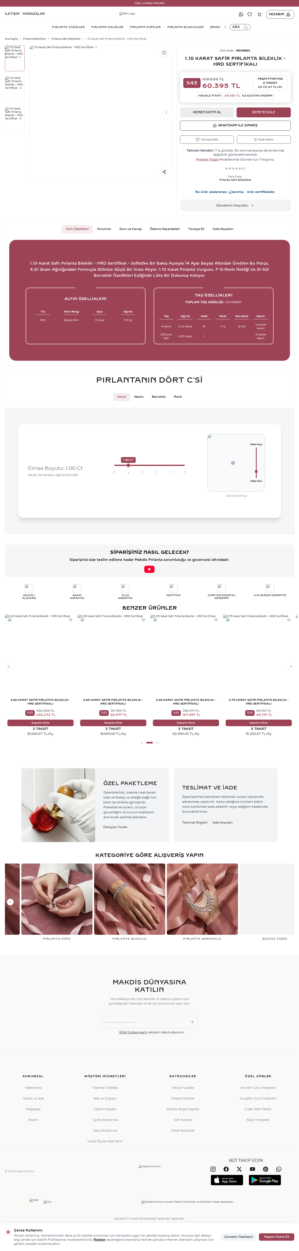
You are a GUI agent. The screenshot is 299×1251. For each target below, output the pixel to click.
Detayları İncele (115, 827)
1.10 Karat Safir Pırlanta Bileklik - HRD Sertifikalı (116, 38)
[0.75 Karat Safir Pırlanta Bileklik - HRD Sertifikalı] (258, 650)
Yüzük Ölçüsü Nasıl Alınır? (105, 1141)
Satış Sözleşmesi (105, 1130)
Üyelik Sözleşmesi (105, 1120)
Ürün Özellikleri (77, 229)
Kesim (139, 397)
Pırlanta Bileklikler (34, 38)
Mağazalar (34, 14)
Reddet (99, 1240)
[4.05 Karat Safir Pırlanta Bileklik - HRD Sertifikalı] (40, 650)
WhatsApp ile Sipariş (237, 125)
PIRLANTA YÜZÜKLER (68, 27)
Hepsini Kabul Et (276, 1237)
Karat (121, 397)
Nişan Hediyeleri (258, 1120)
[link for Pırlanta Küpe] (40, 902)
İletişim (12, 14)
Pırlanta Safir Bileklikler (66, 38)
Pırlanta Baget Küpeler (183, 1109)
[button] (35, 112)
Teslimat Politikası (105, 1088)
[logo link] (149, 14)
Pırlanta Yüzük (207, 159)
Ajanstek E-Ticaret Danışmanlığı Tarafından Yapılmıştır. (149, 1218)
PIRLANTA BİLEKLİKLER (185, 27)
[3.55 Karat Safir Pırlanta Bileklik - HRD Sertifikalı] (186, 650)
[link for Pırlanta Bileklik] (113, 902)
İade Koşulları (223, 229)
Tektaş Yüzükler (183, 1088)
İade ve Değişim (105, 1098)
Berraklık (159, 397)
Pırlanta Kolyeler (183, 1098)
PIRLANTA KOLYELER (107, 27)
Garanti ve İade (33, 1098)
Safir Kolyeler (183, 1120)
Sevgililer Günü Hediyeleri (258, 1098)
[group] (100, 113)
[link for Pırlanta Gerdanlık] (186, 902)
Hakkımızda (33, 1088)
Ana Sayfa (11, 38)
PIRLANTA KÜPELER (145, 27)
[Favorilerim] (249, 14)
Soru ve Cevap (130, 229)
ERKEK (215, 27)
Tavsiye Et (196, 229)
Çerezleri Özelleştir (238, 1237)
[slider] (128, 465)
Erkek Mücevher (183, 1130)
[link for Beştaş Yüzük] (258, 902)
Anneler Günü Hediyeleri (258, 1088)
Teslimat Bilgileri (195, 822)
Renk (178, 397)
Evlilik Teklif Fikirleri (258, 1109)
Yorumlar (104, 229)
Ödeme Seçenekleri (165, 229)
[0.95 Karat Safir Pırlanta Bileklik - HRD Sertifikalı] (113, 650)
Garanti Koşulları (105, 1109)
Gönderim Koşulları (232, 205)
